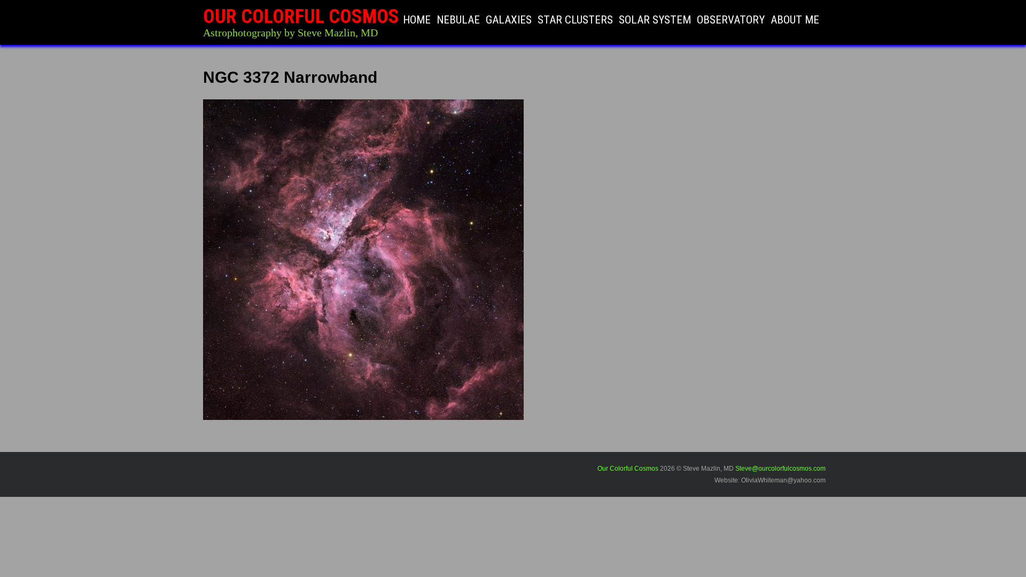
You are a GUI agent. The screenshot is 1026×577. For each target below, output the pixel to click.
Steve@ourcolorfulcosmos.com (780, 468)
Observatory (731, 20)
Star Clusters (575, 20)
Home (417, 20)
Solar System (655, 20)
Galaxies (509, 20)
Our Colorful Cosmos (301, 16)
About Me (795, 20)
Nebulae (458, 20)
